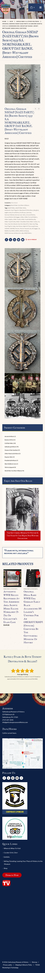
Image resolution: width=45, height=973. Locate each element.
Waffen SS (8, 231)
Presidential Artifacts (10, 460)
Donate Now (12, 875)
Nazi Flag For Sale (10, 226)
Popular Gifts (8, 457)
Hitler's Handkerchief (22, 222)
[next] (38, 108)
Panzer (17, 228)
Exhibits (7, 857)
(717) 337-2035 (7, 720)
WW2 (13, 231)
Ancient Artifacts (9, 436)
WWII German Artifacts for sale (14, 233)
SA (30, 228)
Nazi (6, 224)
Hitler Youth (17, 219)
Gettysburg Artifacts (10, 447)
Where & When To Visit (12, 848)
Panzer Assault (24, 228)
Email (23, 240)
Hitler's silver (33, 222)
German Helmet (9, 215)
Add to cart (17, 573)
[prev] (35, 108)
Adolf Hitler (11, 208)
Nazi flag (35, 224)
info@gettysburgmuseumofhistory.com (15, 722)
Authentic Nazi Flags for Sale (13, 210)
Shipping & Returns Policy (23, 965)
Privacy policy (7, 965)
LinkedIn (14, 240)
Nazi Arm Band (12, 224)
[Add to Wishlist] (20, 589)
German (28, 212)
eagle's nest (8, 212)
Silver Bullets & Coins (10, 464)
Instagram (21, 778)
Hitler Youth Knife (10, 222)
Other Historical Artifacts (12, 453)
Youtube (17, 778)
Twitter (10, 240)
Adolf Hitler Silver (20, 208)
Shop (5, 868)
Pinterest (18, 240)
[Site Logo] (5, 8)
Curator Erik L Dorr (11, 853)
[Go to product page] (12, 578)
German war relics (20, 215)
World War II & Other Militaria (20, 205)
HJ (39, 222)
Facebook (6, 240)
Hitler (22, 217)
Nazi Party (19, 226)
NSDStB (12, 228)
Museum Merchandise (11, 450)
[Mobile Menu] (40, 7)
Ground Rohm (30, 215)
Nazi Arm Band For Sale (25, 224)
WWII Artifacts (24, 231)
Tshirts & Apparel (9, 467)
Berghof (36, 210)
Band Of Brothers (27, 210)
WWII (17, 231)
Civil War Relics (9, 443)
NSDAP (7, 228)
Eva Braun (23, 212)
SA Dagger (35, 228)
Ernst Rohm (15, 212)
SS (39, 228)
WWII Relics (28, 233)
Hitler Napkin (9, 219)
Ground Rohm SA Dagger (12, 217)
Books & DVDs (9, 440)
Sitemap (34, 962)
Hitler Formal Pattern (30, 217)
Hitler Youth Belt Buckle (28, 219)
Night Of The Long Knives (30, 226)
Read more (38, 573)
